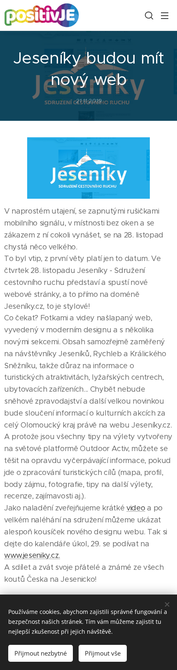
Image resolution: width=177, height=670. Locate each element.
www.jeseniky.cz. (32, 555)
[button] (148, 15)
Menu (164, 15)
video (135, 507)
